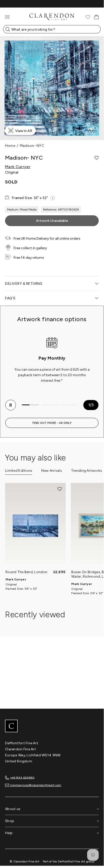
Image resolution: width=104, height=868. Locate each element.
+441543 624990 (22, 777)
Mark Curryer (17, 167)
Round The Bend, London (26, 572)
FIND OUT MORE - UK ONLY (52, 423)
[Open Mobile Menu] (7, 17)
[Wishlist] (88, 17)
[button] (96, 158)
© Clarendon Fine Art (24, 861)
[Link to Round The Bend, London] (35, 525)
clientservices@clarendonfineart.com (35, 785)
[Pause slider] (10, 405)
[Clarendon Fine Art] (52, 726)
